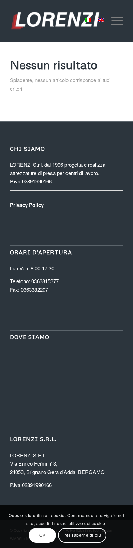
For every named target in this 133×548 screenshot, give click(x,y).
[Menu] (113, 21)
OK (42, 535)
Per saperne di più (82, 535)
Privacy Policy (27, 205)
